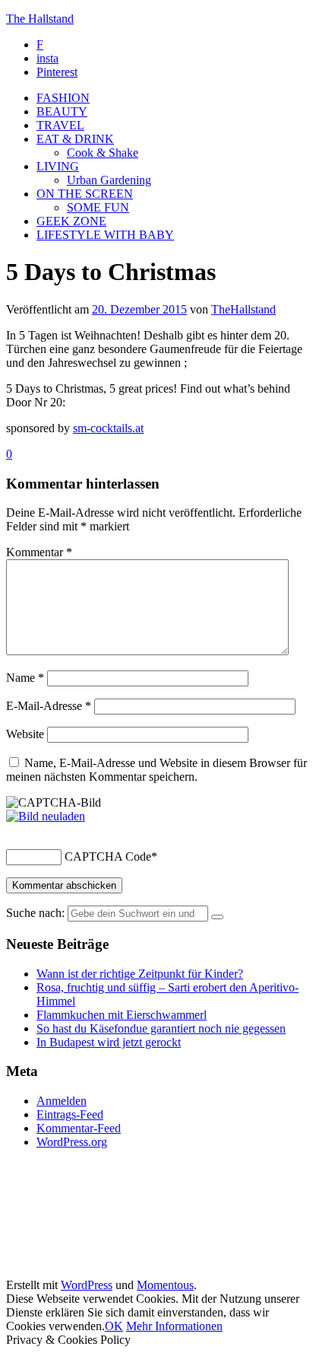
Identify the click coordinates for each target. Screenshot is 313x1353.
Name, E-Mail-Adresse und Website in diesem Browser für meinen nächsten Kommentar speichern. (156, 769)
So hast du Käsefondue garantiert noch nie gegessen (161, 1028)
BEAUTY (61, 111)
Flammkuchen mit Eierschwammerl (121, 1014)
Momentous (165, 1284)
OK (114, 1326)
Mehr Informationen (174, 1326)
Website (25, 733)
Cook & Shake (102, 152)
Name (25, 677)
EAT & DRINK (75, 138)
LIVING (57, 166)
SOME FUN (98, 207)
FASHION (63, 97)
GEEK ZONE (71, 221)
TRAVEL (60, 125)
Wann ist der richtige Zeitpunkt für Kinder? (139, 973)
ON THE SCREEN (84, 193)
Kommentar (39, 552)
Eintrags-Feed (69, 1114)
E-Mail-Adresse (48, 705)
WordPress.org (71, 1141)
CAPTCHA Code (108, 856)
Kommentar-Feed (78, 1128)
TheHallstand (243, 309)
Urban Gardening (109, 180)
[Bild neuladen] (45, 816)
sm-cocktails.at (108, 428)
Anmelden (61, 1100)
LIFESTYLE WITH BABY (105, 234)
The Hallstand (40, 18)
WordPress (86, 1284)
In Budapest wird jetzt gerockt (108, 1042)
